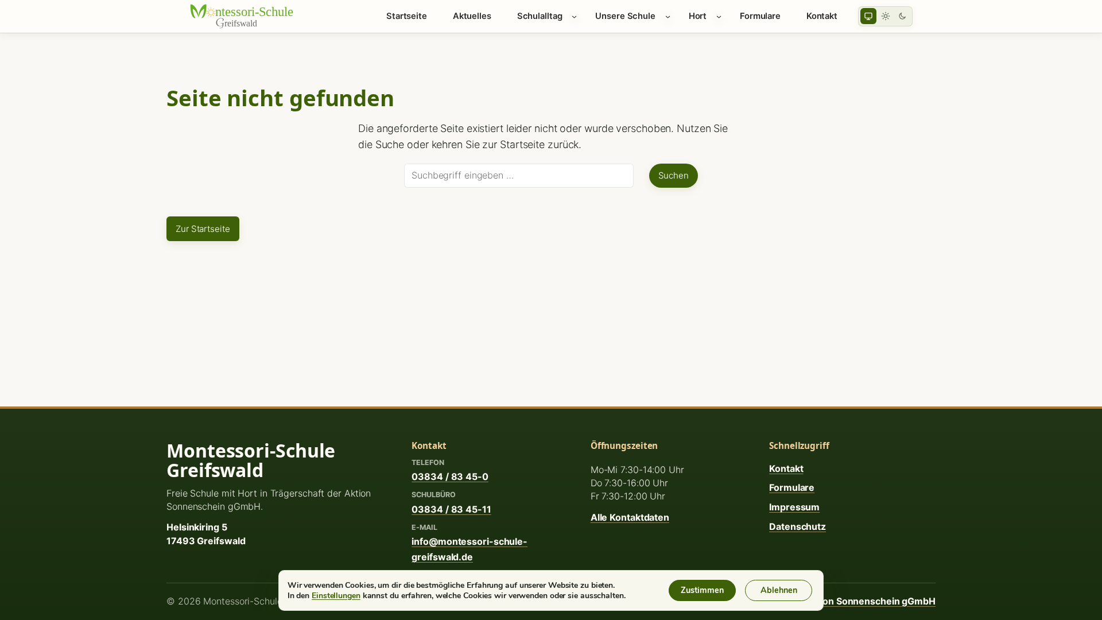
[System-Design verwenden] (868, 16)
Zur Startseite (203, 228)
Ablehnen (778, 590)
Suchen (673, 175)
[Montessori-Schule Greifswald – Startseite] (249, 16)
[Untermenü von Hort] (718, 16)
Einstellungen (336, 595)
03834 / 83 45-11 (451, 509)
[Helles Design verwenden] (886, 16)
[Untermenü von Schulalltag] (574, 16)
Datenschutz (797, 526)
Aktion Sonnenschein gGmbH (870, 601)
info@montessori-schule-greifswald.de (469, 549)
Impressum (794, 507)
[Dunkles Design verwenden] (902, 16)
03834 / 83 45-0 (450, 476)
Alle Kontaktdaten (630, 517)
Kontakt (786, 468)
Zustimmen (702, 590)
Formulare (791, 487)
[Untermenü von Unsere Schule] (667, 16)
